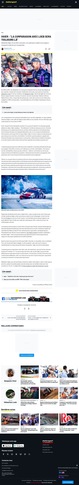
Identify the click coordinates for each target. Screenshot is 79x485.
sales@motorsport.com (7, 470)
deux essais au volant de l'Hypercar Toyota (35, 266)
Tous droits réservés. (46, 482)
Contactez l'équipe (6, 468)
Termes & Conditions (26, 480)
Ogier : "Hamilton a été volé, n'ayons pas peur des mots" (19, 276)
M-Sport (8, 218)
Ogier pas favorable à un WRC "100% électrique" (16, 279)
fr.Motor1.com (46, 444)
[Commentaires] (50, 48)
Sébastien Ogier (29, 94)
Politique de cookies (37, 480)
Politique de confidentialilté (49, 480)
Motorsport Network (35, 482)
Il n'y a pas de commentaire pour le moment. (27, 330)
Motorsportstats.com (48, 452)
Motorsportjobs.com (47, 447)
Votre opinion (5, 463)
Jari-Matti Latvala (31, 232)
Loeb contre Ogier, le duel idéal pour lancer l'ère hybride (19, 112)
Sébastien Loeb (5, 94)
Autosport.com (46, 449)
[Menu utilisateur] (75, 2)
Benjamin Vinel (8, 48)
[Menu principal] (3, 2)
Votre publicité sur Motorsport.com (10, 465)
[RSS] (29, 454)
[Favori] (46, 48)
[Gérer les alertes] (28, 308)
